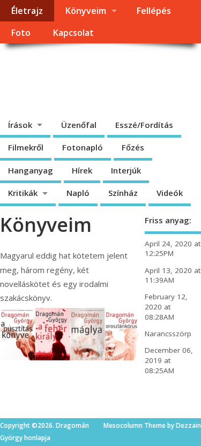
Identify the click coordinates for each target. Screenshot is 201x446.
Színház (123, 192)
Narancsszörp (168, 333)
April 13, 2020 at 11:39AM (172, 275)
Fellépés (153, 11)
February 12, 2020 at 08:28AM (166, 307)
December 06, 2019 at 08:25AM (169, 360)
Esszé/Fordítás (144, 124)
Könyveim (85, 11)
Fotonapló (82, 147)
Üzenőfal (78, 124)
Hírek (82, 170)
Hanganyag (30, 170)
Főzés (133, 147)
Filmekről (25, 147)
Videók (170, 192)
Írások (20, 124)
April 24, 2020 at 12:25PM (172, 249)
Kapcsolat (73, 33)
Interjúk (126, 170)
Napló (78, 192)
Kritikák (23, 192)
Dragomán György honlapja (80, 78)
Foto (21, 33)
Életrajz (27, 11)
